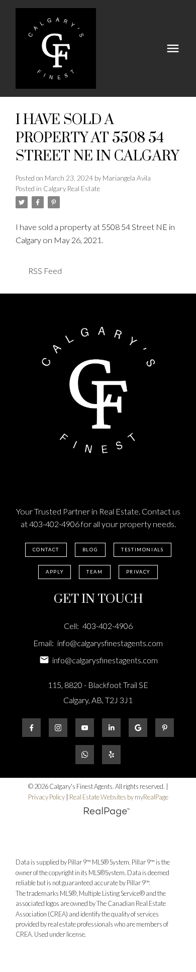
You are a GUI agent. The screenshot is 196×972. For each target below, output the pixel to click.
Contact (46, 549)
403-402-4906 (54, 524)
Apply (54, 572)
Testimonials (142, 549)
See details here (132, 240)
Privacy (138, 572)
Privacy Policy (46, 797)
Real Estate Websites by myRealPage (118, 797)
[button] (46, 550)
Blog (90, 549)
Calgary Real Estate (71, 189)
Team (94, 572)
